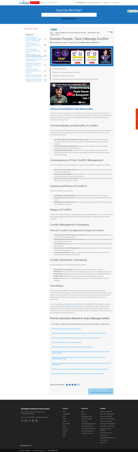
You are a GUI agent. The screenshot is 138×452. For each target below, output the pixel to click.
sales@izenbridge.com (42, 417)
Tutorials (83, 414)
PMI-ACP (65, 431)
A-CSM (65, 421)
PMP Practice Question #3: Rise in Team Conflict (66, 328)
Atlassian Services (95, 2)
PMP (53, 351)
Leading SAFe (66, 414)
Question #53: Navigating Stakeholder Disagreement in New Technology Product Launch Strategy (81, 352)
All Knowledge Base (69, 19)
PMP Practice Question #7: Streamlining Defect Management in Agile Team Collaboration (79, 333)
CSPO (64, 419)
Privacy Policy (104, 440)
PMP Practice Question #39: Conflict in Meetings (67, 342)
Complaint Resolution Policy (107, 437)
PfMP (64, 436)
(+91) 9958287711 (30, 417)
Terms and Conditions (106, 433)
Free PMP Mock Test (87, 426)
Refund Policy (104, 435)
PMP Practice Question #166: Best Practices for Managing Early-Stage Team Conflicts (78, 373)
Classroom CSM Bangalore (107, 414)
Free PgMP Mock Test (87, 431)
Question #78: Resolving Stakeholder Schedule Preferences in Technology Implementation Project (79, 358)
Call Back (27, 450)
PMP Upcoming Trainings (31, 28)
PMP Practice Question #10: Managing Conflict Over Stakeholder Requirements (76, 338)
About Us (102, 442)
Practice (57, 351)
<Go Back (53, 29)
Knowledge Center (86, 416)
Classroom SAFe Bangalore (107, 423)
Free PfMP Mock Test (87, 433)
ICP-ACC (65, 428)
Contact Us (115, 2)
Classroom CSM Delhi (106, 411)
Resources (107, 2)
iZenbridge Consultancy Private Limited (35, 408)
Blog (88, 2)
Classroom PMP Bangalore (107, 419)
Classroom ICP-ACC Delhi (107, 426)
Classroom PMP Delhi (106, 416)
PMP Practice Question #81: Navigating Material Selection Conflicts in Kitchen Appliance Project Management (81, 363)
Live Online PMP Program (74, 306)
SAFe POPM (66, 423)
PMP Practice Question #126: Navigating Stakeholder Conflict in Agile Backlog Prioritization (80, 369)
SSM (64, 426)
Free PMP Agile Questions (88, 423)
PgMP (64, 433)
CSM (64, 411)
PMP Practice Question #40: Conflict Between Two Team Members (72, 347)
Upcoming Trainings (86, 419)
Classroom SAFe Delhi (106, 421)
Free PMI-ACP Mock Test (88, 428)
